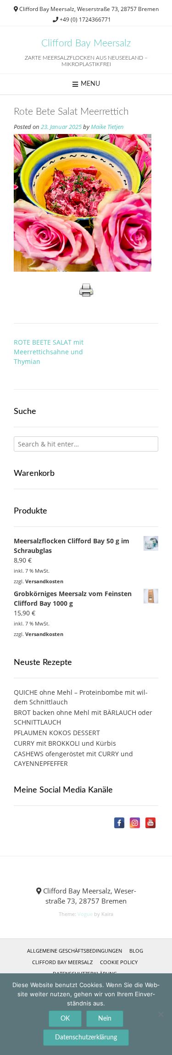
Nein (104, 1019)
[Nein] (160, 1014)
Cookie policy (119, 962)
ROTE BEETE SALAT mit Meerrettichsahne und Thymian (48, 352)
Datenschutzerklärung (86, 1037)
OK (65, 1019)
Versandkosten (44, 581)
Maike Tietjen (107, 127)
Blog (136, 950)
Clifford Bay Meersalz (86, 43)
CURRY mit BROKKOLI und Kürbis (65, 743)
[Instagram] (134, 822)
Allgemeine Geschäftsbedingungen (74, 950)
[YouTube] (150, 822)
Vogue (85, 913)
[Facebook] (119, 822)
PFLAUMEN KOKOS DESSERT (57, 732)
